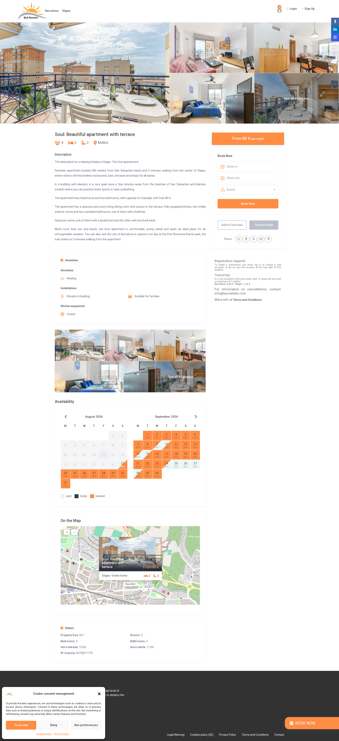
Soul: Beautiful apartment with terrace (112, 563)
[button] (99, 694)
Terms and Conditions (247, 299)
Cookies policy (44, 734)
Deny (53, 725)
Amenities (71, 260)
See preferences (86, 725)
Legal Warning (175, 734)
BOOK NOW (304, 723)
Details (69, 628)
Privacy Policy (61, 734)
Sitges (66, 10)
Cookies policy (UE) (201, 734)
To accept (21, 725)
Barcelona (51, 10)
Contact (279, 734)
